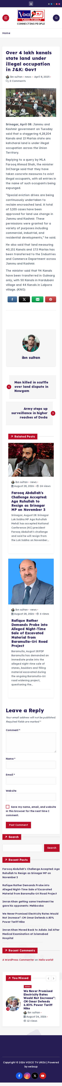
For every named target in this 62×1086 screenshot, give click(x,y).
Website (11, 790)
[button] (48, 978)
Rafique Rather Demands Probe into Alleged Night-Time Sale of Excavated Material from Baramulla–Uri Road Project (29, 889)
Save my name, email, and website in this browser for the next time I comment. (31, 811)
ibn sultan (16, 76)
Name (10, 758)
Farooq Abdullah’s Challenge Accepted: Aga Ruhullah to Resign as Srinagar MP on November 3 (31, 873)
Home (6, 33)
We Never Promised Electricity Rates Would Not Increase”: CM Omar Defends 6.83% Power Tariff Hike (30, 918)
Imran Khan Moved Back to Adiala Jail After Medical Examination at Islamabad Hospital (30, 934)
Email (10, 774)
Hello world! (46, 959)
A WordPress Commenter (18, 959)
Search (14, 837)
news (28, 76)
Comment (13, 730)
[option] (31, 1003)
